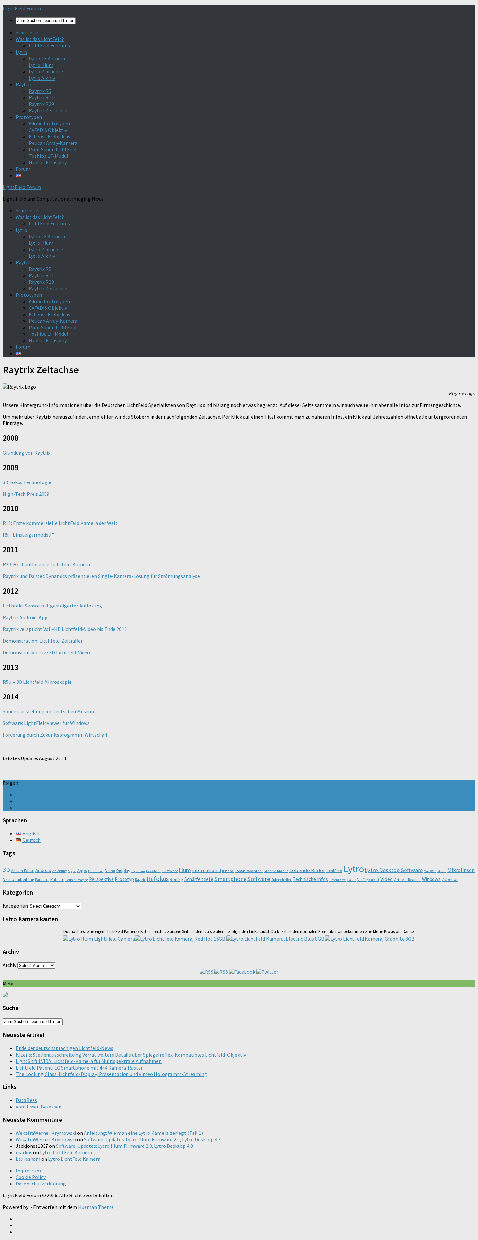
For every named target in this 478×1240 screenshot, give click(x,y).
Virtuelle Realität (407, 879)
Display (123, 870)
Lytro (21, 52)
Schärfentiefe (198, 879)
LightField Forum (22, 8)
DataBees (26, 1100)
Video (386, 879)
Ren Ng (176, 879)
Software (258, 879)
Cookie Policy (31, 1177)
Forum (23, 169)
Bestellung (96, 871)
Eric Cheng (153, 871)
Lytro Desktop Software (394, 870)
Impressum (28, 1170)
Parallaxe (42, 879)
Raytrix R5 (40, 91)
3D (6, 869)
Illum (185, 870)
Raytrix (24, 84)
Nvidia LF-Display (48, 162)
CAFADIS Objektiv (48, 130)
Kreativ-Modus (276, 870)
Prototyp (124, 879)
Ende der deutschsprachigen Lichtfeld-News (64, 1048)
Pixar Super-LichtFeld (52, 149)
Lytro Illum (41, 65)
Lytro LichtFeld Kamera (66, 1152)
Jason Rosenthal (249, 870)
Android (43, 870)
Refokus (158, 879)
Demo (110, 870)
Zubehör (450, 879)
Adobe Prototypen (49, 123)
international (206, 870)
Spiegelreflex (281, 879)
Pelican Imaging (76, 880)
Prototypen (29, 117)
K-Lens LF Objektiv (49, 136)
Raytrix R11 (41, 97)
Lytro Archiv (42, 78)
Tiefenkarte (337, 880)
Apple (72, 871)
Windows (431, 879)
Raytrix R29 (41, 104)
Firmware (170, 870)
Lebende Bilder (307, 870)
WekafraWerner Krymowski (46, 1133)
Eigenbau (138, 871)
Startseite (27, 32)
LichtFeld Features (49, 45)
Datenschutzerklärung (41, 1183)
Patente (57, 879)
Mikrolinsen (461, 870)
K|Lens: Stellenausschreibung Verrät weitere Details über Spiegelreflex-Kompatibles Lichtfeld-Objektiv (131, 1054)
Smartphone (230, 879)
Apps (82, 870)
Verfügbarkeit (368, 879)
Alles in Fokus (22, 870)
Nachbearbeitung (18, 879)
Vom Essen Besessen (38, 1106)
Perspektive (101, 879)
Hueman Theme (96, 1207)
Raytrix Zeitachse (48, 110)
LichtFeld (334, 870)
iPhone (228, 870)
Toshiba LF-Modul (48, 156)
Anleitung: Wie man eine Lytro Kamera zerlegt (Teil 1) (143, 1133)
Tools (351, 879)
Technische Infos (310, 879)
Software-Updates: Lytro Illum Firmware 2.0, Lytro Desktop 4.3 (152, 1139)
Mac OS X (430, 871)
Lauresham (28, 1159)
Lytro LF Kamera (47, 58)
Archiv (9, 965)
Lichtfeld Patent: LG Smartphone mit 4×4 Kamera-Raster (79, 1067)
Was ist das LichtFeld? (40, 39)
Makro (441, 871)
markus (24, 1152)
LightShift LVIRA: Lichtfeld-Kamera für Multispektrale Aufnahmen (89, 1061)
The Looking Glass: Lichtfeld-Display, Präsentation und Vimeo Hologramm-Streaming (111, 1074)
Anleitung (59, 871)
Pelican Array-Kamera (53, 143)
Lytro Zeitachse (46, 71)
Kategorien (15, 905)
